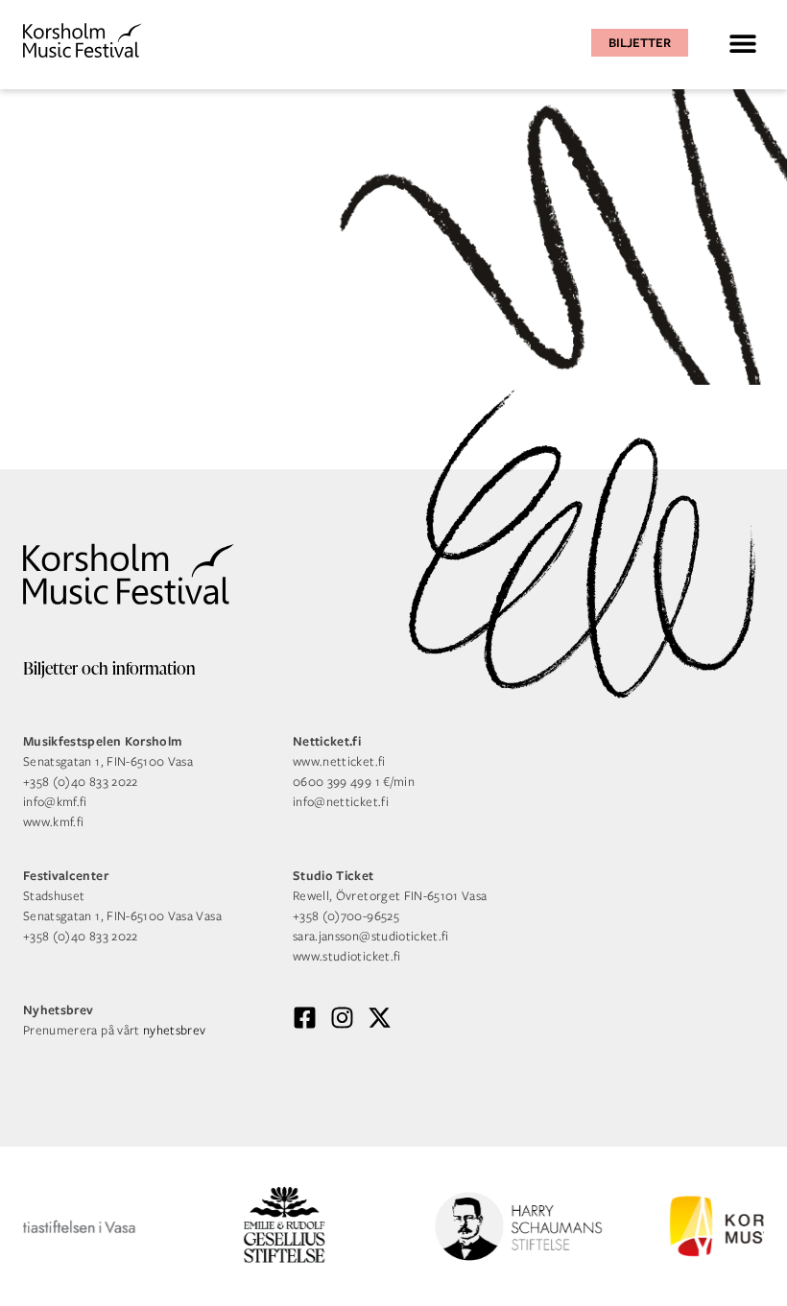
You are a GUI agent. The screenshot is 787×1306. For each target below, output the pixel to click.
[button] (742, 42)
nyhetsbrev (174, 1030)
